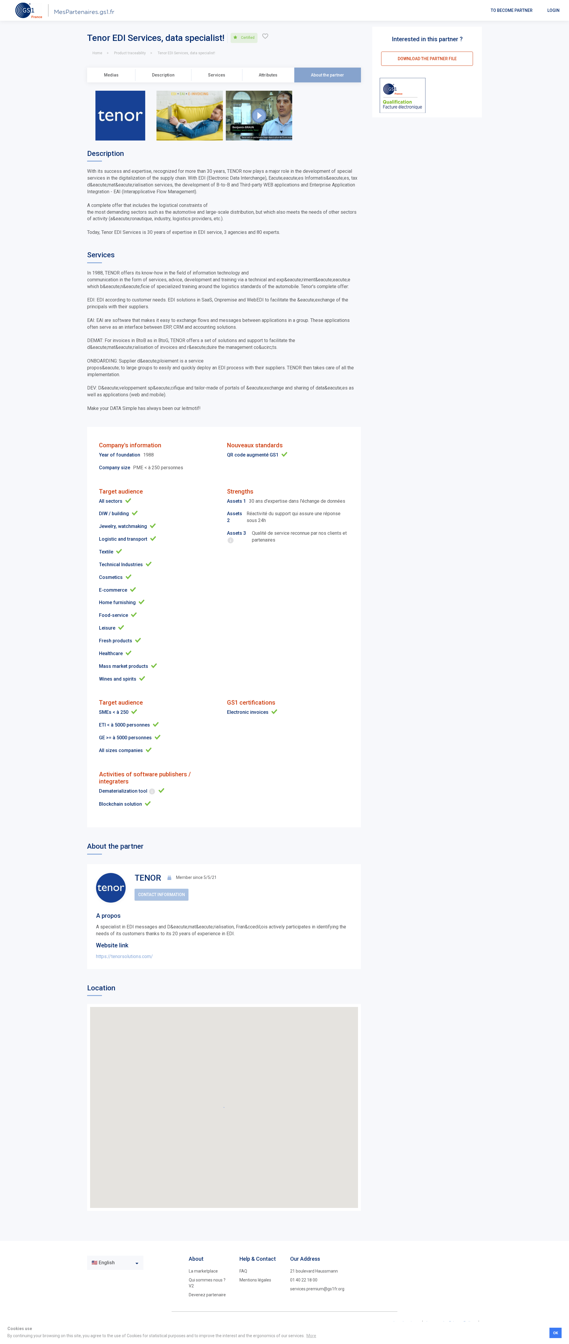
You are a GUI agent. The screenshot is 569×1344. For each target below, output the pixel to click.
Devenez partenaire (207, 1294)
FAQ (243, 1271)
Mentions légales (255, 1280)
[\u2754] (265, 37)
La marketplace (203, 1271)
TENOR (148, 878)
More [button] (311, 1335)
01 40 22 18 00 (303, 1280)
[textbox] (111, 1263)
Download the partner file (427, 58)
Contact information (161, 894)
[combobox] (115, 1263)
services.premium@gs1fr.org (317, 1288)
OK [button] (555, 1333)
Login (553, 10)
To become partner (512, 10)
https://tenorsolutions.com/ (124, 956)
